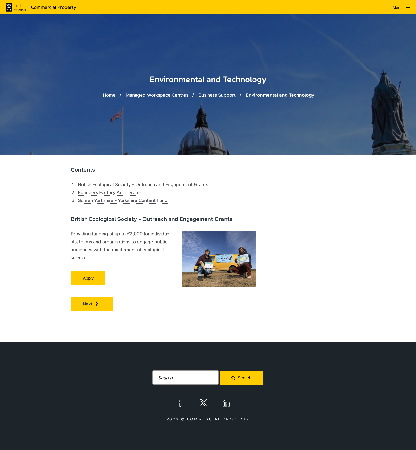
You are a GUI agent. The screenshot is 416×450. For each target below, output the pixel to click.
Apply (88, 278)
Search (244, 377)
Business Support (217, 95)
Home (109, 95)
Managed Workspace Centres (157, 95)
